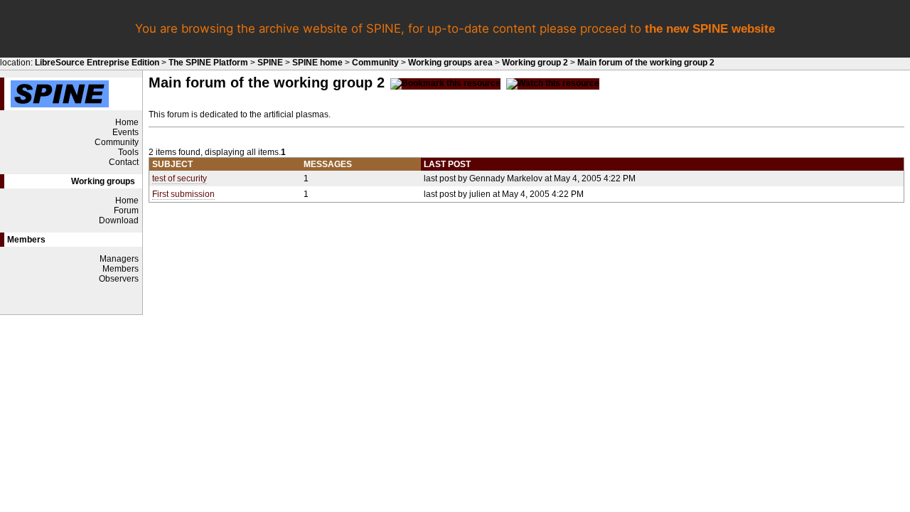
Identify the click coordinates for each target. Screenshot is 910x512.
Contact (124, 162)
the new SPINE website (710, 29)
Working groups (103, 181)
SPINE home (317, 63)
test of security (179, 178)
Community (375, 63)
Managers (119, 259)
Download (119, 220)
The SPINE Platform (208, 63)
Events (125, 132)
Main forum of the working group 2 (645, 63)
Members (120, 269)
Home (127, 122)
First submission (183, 194)
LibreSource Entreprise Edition (97, 63)
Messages (328, 164)
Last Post (447, 164)
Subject (172, 164)
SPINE (270, 63)
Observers (119, 279)
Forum (126, 210)
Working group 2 (535, 63)
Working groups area (450, 63)
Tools (128, 152)
